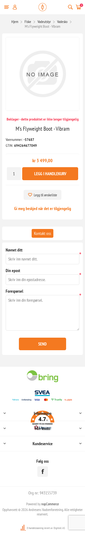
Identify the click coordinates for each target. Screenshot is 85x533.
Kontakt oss (42, 233)
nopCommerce (50, 504)
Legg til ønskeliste (45, 195)
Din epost (13, 270)
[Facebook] (42, 471)
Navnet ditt (14, 250)
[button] (42, 421)
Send (42, 344)
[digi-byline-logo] (23, 528)
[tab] (42, 233)
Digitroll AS (59, 528)
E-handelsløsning (35, 528)
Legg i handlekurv (50, 173)
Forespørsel (14, 291)
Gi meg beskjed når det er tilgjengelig (42, 208)
